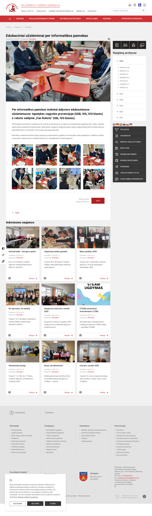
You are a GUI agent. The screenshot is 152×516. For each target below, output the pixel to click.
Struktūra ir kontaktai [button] (132, 19)
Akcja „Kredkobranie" (53, 365)
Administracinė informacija (61, 11)
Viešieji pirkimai (86, 441)
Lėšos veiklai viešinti (88, 435)
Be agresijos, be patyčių (19, 308)
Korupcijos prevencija (123, 447)
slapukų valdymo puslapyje (28, 497)
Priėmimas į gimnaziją (18, 452)
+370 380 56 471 (127, 476)
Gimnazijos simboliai (18, 441)
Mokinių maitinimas (128, 154)
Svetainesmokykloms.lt (129, 498)
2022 (121, 112)
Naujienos (18, 27)
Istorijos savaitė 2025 (89, 365)
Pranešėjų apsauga (122, 444)
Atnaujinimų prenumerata (131, 179)
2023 (121, 106)
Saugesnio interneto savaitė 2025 (57, 310)
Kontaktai (92, 11)
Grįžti (17, 213)
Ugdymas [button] (20, 19)
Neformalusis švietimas (54, 438)
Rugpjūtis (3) (124, 67)
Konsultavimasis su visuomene (127, 438)
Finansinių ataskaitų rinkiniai (90, 433)
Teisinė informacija (122, 452)
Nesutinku (35, 504)
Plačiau (31, 278)
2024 (121, 100)
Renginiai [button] (107, 19)
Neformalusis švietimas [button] (70, 19)
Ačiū (98, 201)
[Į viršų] (144, 496)
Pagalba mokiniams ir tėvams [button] (42, 19)
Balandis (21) (125, 77)
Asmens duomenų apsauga (125, 435)
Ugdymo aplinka (17, 433)
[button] (129, 5)
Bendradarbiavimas (18, 449)
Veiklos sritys (27, 11)
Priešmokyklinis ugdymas (55, 433)
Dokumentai (125, 136)
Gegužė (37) (124, 74)
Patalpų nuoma (51, 449)
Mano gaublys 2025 (88, 251)
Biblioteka (124, 148)
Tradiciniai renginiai (17, 447)
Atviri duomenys (121, 455)
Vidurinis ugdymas (52, 435)
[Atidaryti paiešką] (143, 10)
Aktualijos (28, 27)
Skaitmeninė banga (17, 365)
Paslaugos (41, 11)
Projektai (124, 129)
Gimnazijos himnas (17, 444)
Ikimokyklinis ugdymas (54, 430)
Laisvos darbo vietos (129, 173)
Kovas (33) (124, 81)
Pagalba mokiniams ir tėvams (56, 441)
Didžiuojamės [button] (92, 19)
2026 (121, 61)
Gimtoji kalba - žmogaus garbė (22, 251)
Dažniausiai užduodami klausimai (127, 441)
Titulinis (9, 27)
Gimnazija (80, 11)
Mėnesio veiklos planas (130, 142)
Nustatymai (17, 504)
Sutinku (53, 504)
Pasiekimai (124, 167)
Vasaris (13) (124, 84)
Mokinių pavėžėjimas (129, 160)
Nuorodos (119, 430)
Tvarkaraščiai (19, 413)
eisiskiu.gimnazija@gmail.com (128, 478)
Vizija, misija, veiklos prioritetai (21, 435)
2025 (121, 94)
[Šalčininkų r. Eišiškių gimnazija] (12, 7)
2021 (121, 118)
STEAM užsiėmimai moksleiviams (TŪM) (89, 310)
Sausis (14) (124, 87)
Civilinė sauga (121, 449)
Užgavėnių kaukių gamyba (55, 251)
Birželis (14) (124, 71)
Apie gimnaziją (16, 430)
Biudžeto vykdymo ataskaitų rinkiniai (93, 430)
